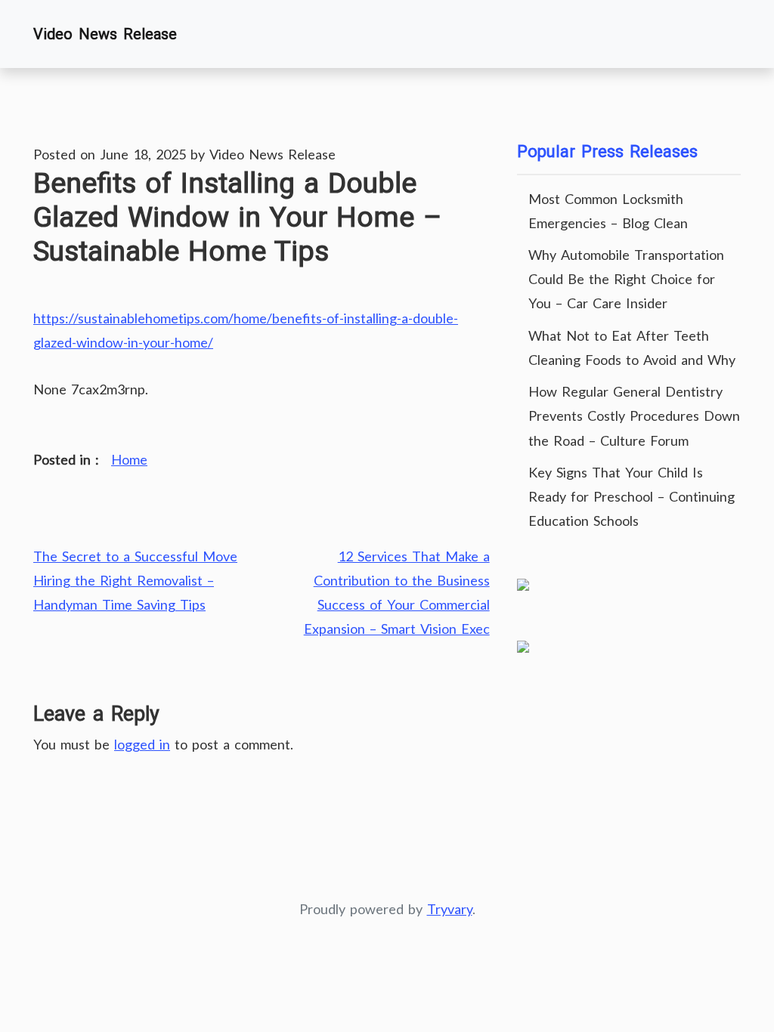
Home (129, 459)
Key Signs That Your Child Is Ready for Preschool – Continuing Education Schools (631, 496)
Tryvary (449, 909)
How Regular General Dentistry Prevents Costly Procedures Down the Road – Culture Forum (634, 415)
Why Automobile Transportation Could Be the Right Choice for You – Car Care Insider (626, 278)
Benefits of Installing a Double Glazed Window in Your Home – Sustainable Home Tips (237, 216)
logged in (142, 744)
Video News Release (105, 34)
